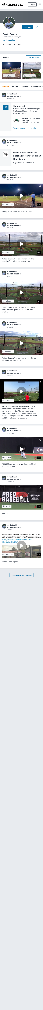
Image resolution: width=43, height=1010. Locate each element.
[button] (39, 212)
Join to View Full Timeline (21, 575)
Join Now (27, 27)
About (15, 86)
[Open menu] (39, 212)
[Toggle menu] (40, 4)
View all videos (33, 57)
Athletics (24, 86)
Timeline (5, 86)
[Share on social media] (37, 27)
